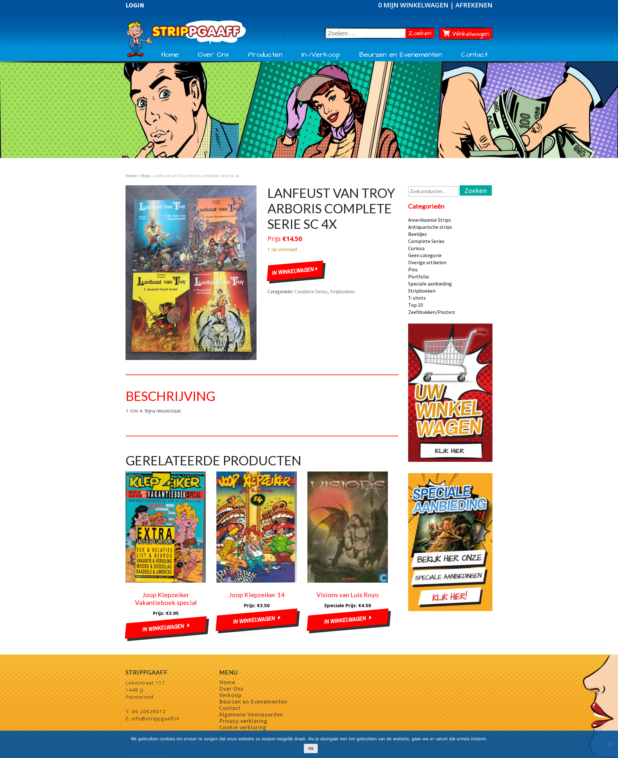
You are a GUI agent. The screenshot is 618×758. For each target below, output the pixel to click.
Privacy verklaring (243, 720)
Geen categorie (425, 255)
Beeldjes (417, 234)
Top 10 (415, 305)
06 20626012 (149, 711)
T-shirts (417, 298)
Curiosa (416, 248)
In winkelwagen (294, 271)
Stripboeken (342, 291)
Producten (265, 55)
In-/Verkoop (321, 55)
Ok (311, 748)
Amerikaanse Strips (429, 220)
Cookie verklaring (243, 727)
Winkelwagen (469, 33)
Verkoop (230, 695)
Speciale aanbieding (430, 283)
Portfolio (418, 276)
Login (135, 5)
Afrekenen (473, 5)
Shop (145, 176)
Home (170, 55)
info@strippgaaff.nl (155, 718)
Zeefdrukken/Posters (431, 312)
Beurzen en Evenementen (400, 55)
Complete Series (311, 291)
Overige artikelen (427, 262)
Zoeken (421, 33)
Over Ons (213, 55)
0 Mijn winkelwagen (414, 5)
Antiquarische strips (430, 227)
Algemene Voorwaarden (251, 714)
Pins (413, 269)
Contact (474, 55)
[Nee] (610, 744)
